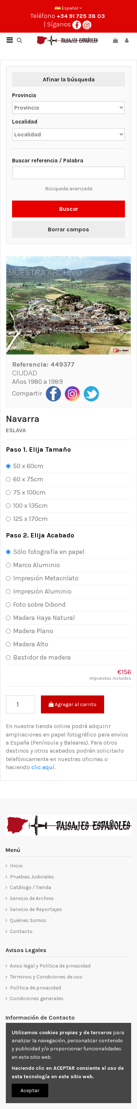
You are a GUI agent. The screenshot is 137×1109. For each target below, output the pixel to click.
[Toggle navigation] (9, 40)
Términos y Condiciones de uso (46, 977)
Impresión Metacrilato (46, 578)
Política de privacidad (35, 988)
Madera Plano (33, 631)
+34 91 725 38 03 (81, 15)
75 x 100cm (29, 492)
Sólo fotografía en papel (48, 552)
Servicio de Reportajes (36, 909)
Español (70, 8)
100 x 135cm (30, 506)
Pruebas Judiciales (32, 877)
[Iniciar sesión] (127, 40)
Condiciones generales (37, 998)
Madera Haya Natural (44, 618)
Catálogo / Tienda (30, 887)
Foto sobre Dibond (39, 605)
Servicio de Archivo (32, 898)
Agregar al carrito (75, 704)
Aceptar (29, 1090)
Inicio (16, 866)
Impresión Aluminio (42, 591)
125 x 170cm (30, 519)
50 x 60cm (28, 466)
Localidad (24, 121)
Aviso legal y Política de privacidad (50, 966)
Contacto (21, 931)
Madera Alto (30, 644)
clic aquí (42, 767)
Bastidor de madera (42, 657)
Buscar (68, 208)
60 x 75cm (28, 479)
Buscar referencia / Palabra (47, 160)
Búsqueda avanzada (68, 189)
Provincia (24, 95)
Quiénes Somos (28, 920)
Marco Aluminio (36, 565)
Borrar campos (68, 229)
